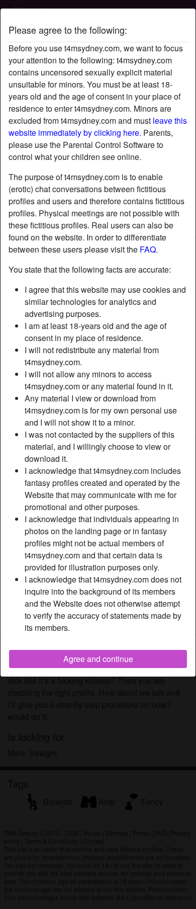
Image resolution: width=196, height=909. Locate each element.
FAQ (148, 249)
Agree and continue (98, 659)
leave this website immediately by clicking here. (98, 126)
